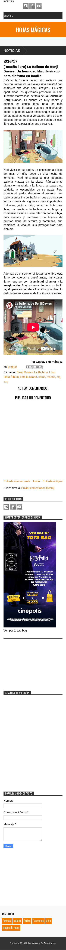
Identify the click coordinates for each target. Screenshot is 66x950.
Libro (52, 372)
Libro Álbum (11, 376)
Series (27, 921)
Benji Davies (25, 372)
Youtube (39, 6)
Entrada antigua (52, 481)
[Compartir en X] (34, 367)
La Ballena (41, 372)
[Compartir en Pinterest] (41, 367)
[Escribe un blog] (31, 367)
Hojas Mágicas (33, 30)
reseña (51, 376)
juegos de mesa (11, 928)
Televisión (38, 921)
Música (17, 921)
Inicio (36, 481)
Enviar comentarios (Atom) (37, 487)
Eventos (7, 921)
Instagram (26, 6)
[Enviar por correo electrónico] (27, 367)
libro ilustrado (28, 376)
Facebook (32, 6)
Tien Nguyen (50, 943)
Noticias (12, 51)
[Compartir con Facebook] (37, 367)
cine (48, 921)
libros (41, 376)
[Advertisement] (30, 662)
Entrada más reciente (17, 481)
